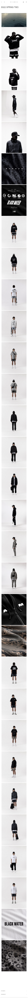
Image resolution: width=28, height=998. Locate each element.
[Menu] (1, 2)
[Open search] (4, 2)
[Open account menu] (23, 2)
